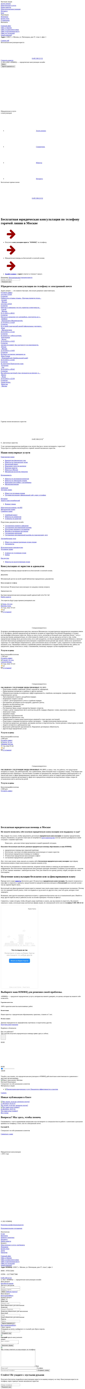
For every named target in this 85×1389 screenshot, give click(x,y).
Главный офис (6, 26)
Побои (7, 555)
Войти (3, 64)
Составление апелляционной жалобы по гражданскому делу (26, 535)
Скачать (3, 1093)
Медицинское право (8, 509)
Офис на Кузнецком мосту (10, 31)
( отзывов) (6, 612)
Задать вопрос (6, 3)
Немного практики (7, 1237)
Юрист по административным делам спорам (20, 542)
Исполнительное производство (12, 547)
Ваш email (4, 1313)
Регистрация (8, 1283)
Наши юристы (6, 7)
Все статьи (4, 1113)
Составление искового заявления (16, 526)
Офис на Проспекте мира (10, 29)
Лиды (3, 1250)
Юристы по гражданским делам (16, 462)
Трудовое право (6, 490)
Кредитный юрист (11, 464)
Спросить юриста (7, 60)
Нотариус (4, 11)
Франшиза (4, 17)
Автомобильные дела (8, 538)
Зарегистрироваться (8, 66)
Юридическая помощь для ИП (11, 507)
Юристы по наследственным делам (17, 562)
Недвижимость (6, 475)
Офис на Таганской (8, 33)
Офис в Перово (6, 28)
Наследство (5, 558)
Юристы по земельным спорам (16, 480)
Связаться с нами (7, 1134)
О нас (3, 1234)
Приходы (4, 1252)
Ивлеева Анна (6, 606)
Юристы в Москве (11, 470)
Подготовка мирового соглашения (17, 529)
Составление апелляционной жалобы (18, 527)
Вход (2, 1283)
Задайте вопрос (10, 274)
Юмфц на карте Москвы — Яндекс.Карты (19, 987)
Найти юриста (6, 597)
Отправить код (6, 1333)
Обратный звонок (7, 93)
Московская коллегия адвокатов (16, 472)
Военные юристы (11, 468)
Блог (2, 13)
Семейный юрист (11, 515)
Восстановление (6, 1325)
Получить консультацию (9, 1024)
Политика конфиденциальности (12, 1225)
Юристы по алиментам (13, 517)
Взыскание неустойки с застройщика (18, 482)
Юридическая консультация (10, 9)
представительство (48, 838)
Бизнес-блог (5, 18)
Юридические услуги (8, 5)
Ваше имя (4, 1301)
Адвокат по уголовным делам (15, 553)
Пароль (3, 1319)
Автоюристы (9, 544)
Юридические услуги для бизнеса (13, 1245)
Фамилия (4, 1307)
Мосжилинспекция (12, 484)
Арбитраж (4, 488)
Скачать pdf (5, 40)
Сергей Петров (6, 662)
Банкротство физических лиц (15, 460)
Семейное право (6, 511)
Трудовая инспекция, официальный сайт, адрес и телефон (25, 495)
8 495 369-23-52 (37, 198)
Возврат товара (10, 504)
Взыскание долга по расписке (15, 466)
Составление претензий (13, 533)
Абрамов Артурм (7, 744)
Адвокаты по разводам (13, 518)
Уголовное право (7, 549)
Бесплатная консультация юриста (20, 277)
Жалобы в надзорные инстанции (16, 531)
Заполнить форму (7, 1345)
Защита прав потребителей (10, 500)
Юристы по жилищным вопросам (17, 479)
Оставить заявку (6, 292)
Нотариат (4, 499)
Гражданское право (7, 457)
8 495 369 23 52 (37, 58)
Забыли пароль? (12, 1292)
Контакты (4, 1236)
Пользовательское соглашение (11, 1228)
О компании (5, 20)
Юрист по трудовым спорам (15, 493)
